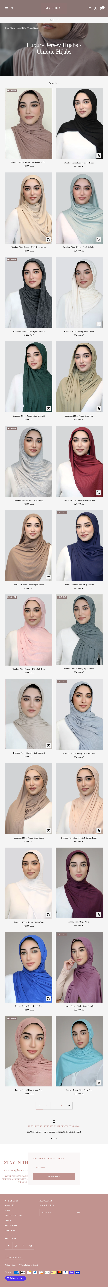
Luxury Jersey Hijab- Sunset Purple (79, 1006)
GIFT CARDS (11, 1225)
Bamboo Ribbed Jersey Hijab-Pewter (79, 669)
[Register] (78, 1213)
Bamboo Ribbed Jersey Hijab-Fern (79, 416)
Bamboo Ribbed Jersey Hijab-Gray (28, 500)
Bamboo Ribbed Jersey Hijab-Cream (79, 332)
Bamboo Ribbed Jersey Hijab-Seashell (29, 753)
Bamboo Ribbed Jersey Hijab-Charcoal (29, 332)
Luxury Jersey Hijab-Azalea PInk (29, 1090)
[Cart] (101, 8)
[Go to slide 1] (51, 1138)
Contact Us (9, 1205)
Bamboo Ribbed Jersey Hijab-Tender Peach (79, 838)
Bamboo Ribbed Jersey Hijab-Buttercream (28, 247)
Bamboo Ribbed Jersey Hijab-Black (79, 163)
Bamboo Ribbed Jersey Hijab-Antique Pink (29, 162)
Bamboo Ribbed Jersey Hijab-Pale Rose (29, 669)
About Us (9, 1210)
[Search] (12, 8)
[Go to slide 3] (56, 1138)
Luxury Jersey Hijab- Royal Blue (28, 1006)
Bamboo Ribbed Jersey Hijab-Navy (79, 585)
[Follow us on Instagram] (16, 1245)
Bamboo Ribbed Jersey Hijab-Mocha (29, 585)
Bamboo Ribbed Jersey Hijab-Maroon (79, 500)
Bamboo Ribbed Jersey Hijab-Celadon (79, 247)
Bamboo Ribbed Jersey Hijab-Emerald (29, 416)
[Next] (68, 1105)
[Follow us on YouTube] (30, 1245)
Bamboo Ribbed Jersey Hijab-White (29, 922)
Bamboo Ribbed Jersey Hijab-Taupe (29, 838)
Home (7, 28)
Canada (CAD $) (13, 1257)
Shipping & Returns (13, 1215)
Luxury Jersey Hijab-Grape (79, 922)
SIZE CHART (10, 1230)
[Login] (95, 8)
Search (8, 1220)
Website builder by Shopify (29, 1265)
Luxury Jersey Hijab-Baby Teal (79, 1090)
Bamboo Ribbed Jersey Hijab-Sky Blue (79, 753)
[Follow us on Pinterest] (23, 1245)
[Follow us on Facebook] (9, 1245)
